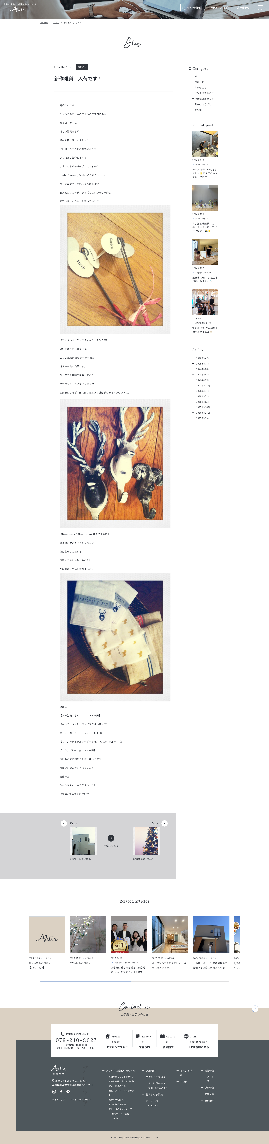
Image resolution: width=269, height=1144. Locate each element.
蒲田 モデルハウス (158, 1087)
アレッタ (44, 22)
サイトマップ (58, 1099)
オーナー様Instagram (152, 1103)
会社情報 (209, 1070)
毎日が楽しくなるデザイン (121, 1076)
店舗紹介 (151, 1070)
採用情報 (209, 1087)
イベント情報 (186, 1073)
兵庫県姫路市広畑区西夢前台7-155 (71, 1085)
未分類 (198, 110)
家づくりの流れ (116, 1099)
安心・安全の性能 (117, 1085)
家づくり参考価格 (117, 1104)
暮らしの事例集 (154, 1094)
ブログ (56, 22)
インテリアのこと (204, 93)
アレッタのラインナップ (120, 1109)
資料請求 (209, 1100)
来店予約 (209, 1094)
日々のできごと (203, 104)
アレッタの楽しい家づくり (120, 1070)
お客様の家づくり (204, 98)
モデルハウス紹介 (155, 1077)
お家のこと (200, 87)
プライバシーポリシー (81, 1099)
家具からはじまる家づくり (121, 1081)
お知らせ (199, 81)
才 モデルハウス (156, 1083)
